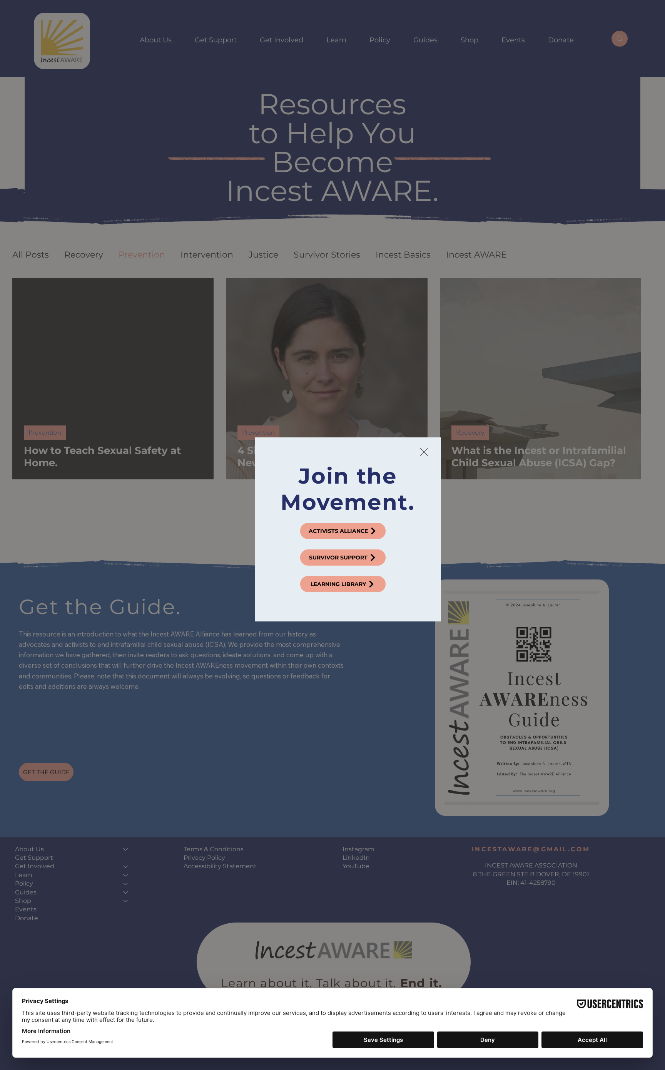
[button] (424, 452)
